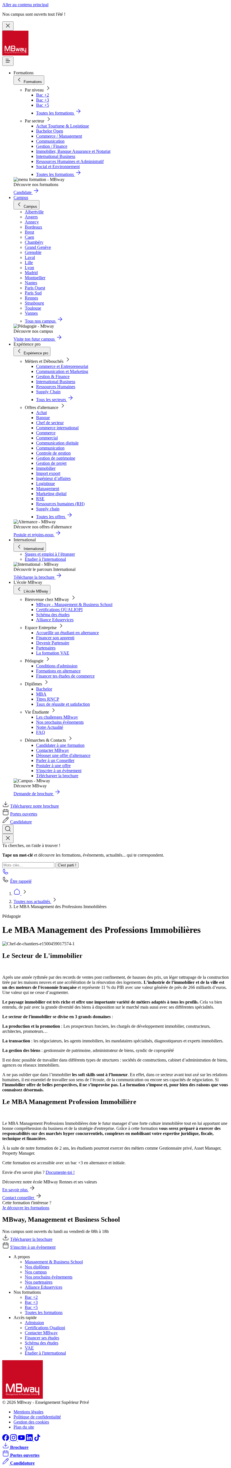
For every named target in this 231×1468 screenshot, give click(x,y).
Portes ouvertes (23, 814)
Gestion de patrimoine (55, 458)
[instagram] (14, 1439)
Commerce (45, 432)
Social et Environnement (58, 166)
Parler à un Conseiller (55, 760)
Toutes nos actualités (32, 901)
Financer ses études (42, 1337)
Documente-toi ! (60, 1172)
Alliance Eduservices (55, 619)
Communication (50, 141)
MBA (41, 694)
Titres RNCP (47, 699)
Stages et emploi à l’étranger (50, 554)
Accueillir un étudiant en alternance (67, 632)
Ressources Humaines (55, 386)
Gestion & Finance (53, 376)
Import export (48, 473)
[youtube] (22, 1439)
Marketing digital (51, 493)
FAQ (40, 732)
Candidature (21, 821)
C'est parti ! (67, 865)
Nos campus (36, 1272)
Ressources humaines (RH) (60, 503)
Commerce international (57, 427)
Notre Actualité (49, 727)
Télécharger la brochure (57, 775)
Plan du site (24, 1427)
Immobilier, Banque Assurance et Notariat (73, 151)
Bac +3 (42, 100)
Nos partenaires (38, 1282)
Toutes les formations (44, 1312)
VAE (29, 1348)
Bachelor (44, 689)
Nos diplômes (37, 1266)
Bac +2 (42, 95)
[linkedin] (30, 1439)
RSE (40, 498)
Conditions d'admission (56, 665)
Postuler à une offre (53, 765)
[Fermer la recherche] (8, 838)
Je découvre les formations (25, 1207)
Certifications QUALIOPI (59, 609)
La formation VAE (52, 653)
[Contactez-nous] (5, 873)
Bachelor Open (49, 131)
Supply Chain (48, 391)
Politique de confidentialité (37, 1417)
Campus (21, 197)
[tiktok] (37, 1439)
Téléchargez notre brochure (34, 806)
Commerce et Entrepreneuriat (62, 366)
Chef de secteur (50, 422)
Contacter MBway (52, 750)
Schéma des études (53, 614)
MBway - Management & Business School (74, 604)
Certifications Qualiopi (45, 1327)
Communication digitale (57, 443)
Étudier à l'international (45, 559)
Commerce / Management (59, 136)
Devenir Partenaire (52, 642)
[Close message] (8, 26)
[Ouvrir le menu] (8, 61)
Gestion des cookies (31, 1422)
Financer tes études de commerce (65, 676)
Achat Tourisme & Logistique (62, 126)
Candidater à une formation (60, 745)
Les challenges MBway (57, 717)
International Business (55, 156)
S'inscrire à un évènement (58, 770)
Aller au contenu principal (25, 4)
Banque (43, 417)
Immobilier (45, 468)
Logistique (45, 483)
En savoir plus (15, 1189)
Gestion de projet (51, 463)
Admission (34, 1322)
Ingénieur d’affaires (53, 478)
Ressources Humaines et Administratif (70, 161)
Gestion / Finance (51, 146)
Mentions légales (28, 1411)
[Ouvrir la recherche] (8, 829)
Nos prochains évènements (60, 722)
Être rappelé (21, 881)
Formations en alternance (58, 671)
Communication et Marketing (62, 371)
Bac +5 (42, 105)
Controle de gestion (53, 453)
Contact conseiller (18, 1197)
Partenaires (45, 647)
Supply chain (47, 508)
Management (47, 488)
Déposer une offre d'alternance (63, 755)
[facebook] (6, 1439)
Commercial (47, 437)
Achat (41, 412)
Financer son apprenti (55, 637)
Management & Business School (54, 1261)
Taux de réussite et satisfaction (63, 704)
